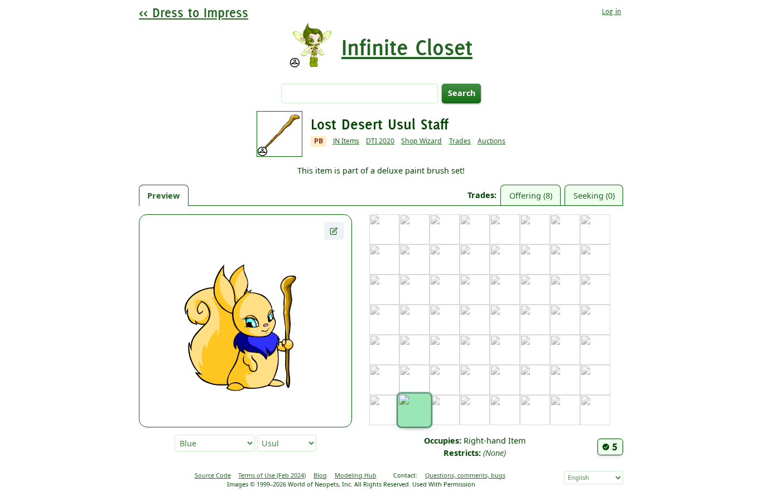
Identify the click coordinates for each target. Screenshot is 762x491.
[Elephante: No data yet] (445, 259)
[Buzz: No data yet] (535, 229)
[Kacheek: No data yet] (535, 290)
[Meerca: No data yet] (384, 350)
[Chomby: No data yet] (595, 229)
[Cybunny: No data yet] (384, 259)
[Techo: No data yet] (535, 380)
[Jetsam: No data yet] (475, 290)
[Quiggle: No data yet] (384, 380)
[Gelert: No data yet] (535, 259)
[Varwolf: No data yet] (475, 410)
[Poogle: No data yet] (565, 350)
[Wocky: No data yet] (505, 410)
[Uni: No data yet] (384, 410)
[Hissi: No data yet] (414, 290)
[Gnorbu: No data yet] (565, 259)
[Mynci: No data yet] (445, 350)
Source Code (213, 475)
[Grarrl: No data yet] (595, 259)
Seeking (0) (594, 195)
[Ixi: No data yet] (445, 290)
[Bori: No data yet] (475, 229)
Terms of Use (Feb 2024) (272, 475)
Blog (320, 475)
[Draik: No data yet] (414, 259)
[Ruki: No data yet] (414, 380)
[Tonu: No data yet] (565, 380)
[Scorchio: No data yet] (445, 380)
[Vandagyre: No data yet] (445, 410)
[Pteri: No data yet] (595, 350)
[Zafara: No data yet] (595, 410)
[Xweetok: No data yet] (535, 410)
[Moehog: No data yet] (414, 350)
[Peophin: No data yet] (535, 350)
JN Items (346, 141)
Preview (163, 195)
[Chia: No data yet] (565, 229)
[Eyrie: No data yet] (475, 259)
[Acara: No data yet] (384, 229)
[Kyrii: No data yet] (505, 320)
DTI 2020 (380, 141)
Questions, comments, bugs (465, 475)
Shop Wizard (421, 141)
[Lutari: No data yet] (595, 320)
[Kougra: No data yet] (445, 320)
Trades (460, 141)
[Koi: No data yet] (384, 320)
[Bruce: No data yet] (505, 229)
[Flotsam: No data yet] (505, 259)
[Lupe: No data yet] (565, 320)
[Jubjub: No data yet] (505, 290)
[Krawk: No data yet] (475, 320)
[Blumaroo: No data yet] (445, 229)
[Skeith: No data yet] (505, 380)
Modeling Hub (356, 475)
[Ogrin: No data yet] (505, 350)
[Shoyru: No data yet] (475, 380)
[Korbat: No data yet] (414, 320)
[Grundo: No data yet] (384, 290)
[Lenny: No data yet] (535, 320)
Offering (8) (530, 195)
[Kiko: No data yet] (595, 290)
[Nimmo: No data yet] (475, 350)
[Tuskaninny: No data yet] (595, 380)
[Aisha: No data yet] (414, 229)
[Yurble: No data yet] (565, 410)
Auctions (491, 141)
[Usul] (414, 409)
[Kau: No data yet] (565, 290)
